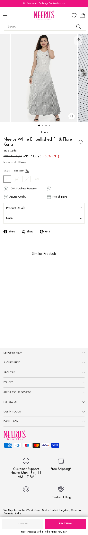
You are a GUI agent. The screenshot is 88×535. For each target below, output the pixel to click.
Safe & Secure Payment (17, 392)
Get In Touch (12, 411)
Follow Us (10, 402)
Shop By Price (11, 362)
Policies (8, 382)
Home (43, 132)
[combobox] (45, 27)
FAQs (9, 218)
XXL (37, 179)
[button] (18, 307)
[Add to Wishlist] (81, 142)
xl (26, 179)
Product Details (15, 208)
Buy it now (65, 524)
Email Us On (10, 421)
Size (13, 171)
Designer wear (12, 353)
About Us (9, 372)
